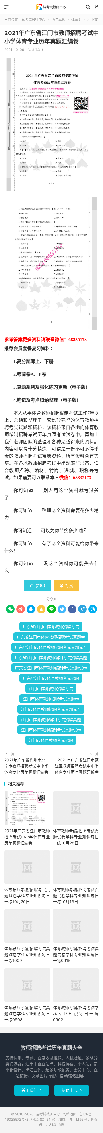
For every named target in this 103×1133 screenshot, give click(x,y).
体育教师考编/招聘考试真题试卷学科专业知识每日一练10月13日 (76, 895)
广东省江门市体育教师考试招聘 (51, 678)
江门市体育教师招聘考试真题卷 (51, 698)
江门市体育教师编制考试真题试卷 (51, 729)
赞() (37, 585)
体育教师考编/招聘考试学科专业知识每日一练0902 (76, 1013)
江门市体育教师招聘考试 (51, 688)
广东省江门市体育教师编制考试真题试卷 (51, 667)
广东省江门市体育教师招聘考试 (51, 626)
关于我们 (31, 1090)
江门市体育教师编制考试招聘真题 (51, 719)
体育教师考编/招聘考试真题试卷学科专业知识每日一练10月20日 (27, 895)
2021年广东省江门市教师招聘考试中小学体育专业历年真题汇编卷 (27, 836)
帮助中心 (72, 1090)
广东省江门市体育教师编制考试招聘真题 (51, 657)
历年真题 (58, 20)
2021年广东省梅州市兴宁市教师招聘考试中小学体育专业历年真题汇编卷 (26, 765)
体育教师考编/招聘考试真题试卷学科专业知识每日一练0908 (27, 1013)
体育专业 (78, 20)
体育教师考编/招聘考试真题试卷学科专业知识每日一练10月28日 (76, 836)
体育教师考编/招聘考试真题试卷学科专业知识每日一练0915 (76, 954)
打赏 (66, 585)
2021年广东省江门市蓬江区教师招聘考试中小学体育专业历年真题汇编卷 (77, 765)
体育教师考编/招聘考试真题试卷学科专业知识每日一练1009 (27, 954)
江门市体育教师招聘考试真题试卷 (51, 709)
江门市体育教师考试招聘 (51, 740)
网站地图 (69, 1114)
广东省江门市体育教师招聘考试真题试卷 (51, 647)
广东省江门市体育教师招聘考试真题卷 (51, 636)
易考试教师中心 (51, 7)
